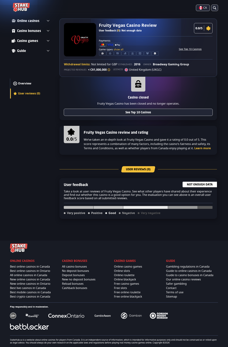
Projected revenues (75, 70)
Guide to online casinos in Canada (189, 271)
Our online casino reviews (183, 279)
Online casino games (128, 266)
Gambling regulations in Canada (187, 266)
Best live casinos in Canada (28, 288)
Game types (111, 49)
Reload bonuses (73, 283)
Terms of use (174, 292)
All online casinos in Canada (28, 275)
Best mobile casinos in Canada (30, 292)
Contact (171, 288)
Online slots (122, 271)
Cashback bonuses (74, 288)
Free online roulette (127, 292)
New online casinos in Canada (30, 279)
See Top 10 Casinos (190, 49)
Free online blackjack (128, 296)
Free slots (120, 288)
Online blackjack (125, 279)
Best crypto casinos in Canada (30, 296)
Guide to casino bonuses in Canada (189, 275)
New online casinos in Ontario (30, 283)
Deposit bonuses (73, 275)
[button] (108, 69)
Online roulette (124, 275)
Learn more (202, 148)
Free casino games (126, 283)
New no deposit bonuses (78, 279)
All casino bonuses (74, 266)
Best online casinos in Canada (30, 266)
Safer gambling (176, 283)
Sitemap (171, 296)
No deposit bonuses (75, 271)
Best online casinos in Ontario (30, 271)
